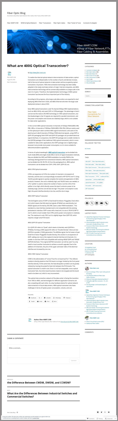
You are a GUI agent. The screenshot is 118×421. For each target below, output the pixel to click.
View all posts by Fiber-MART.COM (69, 321)
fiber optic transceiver (99, 170)
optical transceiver (90, 182)
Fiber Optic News (90, 74)
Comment (73, 360)
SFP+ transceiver (97, 185)
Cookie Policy (35, 418)
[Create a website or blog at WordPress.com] (17, 412)
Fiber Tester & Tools (74, 23)
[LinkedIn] (97, 203)
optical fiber (89, 179)
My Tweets (88, 148)
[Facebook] (87, 203)
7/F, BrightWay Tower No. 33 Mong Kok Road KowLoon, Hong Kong (91, 249)
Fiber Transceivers (45, 23)
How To (88, 79)
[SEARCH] (109, 95)
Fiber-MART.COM (12, 23)
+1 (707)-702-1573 (89, 253)
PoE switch (88, 185)
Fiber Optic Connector (91, 167)
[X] (92, 203)
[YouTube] (101, 203)
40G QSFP (88, 161)
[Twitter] (101, 412)
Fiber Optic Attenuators (98, 161)
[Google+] (105, 412)
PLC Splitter (100, 182)
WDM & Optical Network (29, 23)
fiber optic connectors (104, 167)
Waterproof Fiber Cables (92, 323)
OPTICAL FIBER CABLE (98, 179)
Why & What (89, 83)
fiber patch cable (104, 173)
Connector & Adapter (90, 23)
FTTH (97, 176)
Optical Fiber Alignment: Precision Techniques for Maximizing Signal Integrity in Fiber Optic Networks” (98, 218)
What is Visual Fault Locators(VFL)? (95, 321)
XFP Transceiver (90, 188)
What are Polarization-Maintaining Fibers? (97, 279)
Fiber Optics (89, 170)
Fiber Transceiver (90, 176)
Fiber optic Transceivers (92, 173)
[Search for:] (96, 96)
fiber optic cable (90, 164)
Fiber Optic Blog (16, 13)
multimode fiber (105, 176)
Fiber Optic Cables (59, 23)
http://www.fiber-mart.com (38, 73)
